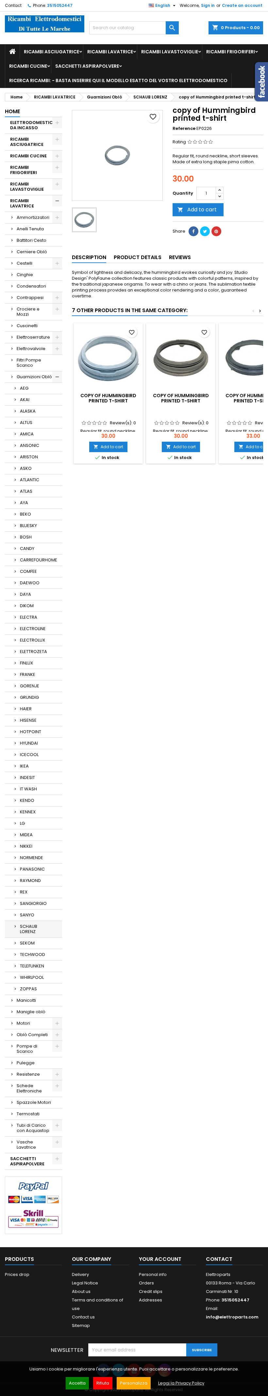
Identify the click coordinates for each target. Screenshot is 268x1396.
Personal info (153, 1274)
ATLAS (26, 491)
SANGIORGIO (33, 903)
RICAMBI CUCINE (28, 66)
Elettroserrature (33, 337)
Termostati (28, 1114)
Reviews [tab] (180, 257)
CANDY (27, 548)
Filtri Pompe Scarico (29, 362)
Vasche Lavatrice (26, 1144)
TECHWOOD (32, 954)
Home (12, 111)
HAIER (26, 709)
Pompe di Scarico (27, 1048)
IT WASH (28, 789)
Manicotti (26, 1000)
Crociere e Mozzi (28, 311)
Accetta (77, 1383)
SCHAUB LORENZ (28, 929)
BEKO (25, 514)
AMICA (27, 434)
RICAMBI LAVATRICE (110, 51)
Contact (13, 5)
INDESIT (27, 777)
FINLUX (26, 663)
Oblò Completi (32, 1035)
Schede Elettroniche (29, 1088)
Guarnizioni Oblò (34, 377)
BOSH (26, 537)
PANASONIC (32, 869)
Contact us (83, 1317)
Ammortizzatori (33, 217)
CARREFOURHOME (38, 560)
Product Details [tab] (137, 257)
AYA (24, 503)
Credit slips (150, 1291)
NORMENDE (31, 858)
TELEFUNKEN (32, 966)
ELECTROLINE (33, 629)
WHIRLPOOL (32, 977)
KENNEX (28, 812)
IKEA (24, 766)
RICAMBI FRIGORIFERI (230, 51)
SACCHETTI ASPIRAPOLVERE (87, 66)
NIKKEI (26, 846)
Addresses (150, 1300)
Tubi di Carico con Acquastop (33, 1128)
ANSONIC (29, 445)
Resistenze (28, 1074)
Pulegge (26, 1063)
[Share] (193, 231)
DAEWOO (30, 583)
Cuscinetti (27, 326)
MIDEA (26, 835)
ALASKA (28, 411)
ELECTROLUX (32, 640)
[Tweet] (205, 231)
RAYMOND (30, 880)
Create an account (242, 5)
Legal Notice (85, 1283)
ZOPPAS (28, 989)
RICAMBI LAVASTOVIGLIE (169, 51)
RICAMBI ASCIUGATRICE (51, 51)
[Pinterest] (216, 231)
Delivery (80, 1274)
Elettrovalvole (31, 348)
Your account (160, 1259)
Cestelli (24, 263)
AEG (24, 388)
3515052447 (60, 5)
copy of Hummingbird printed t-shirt (108, 398)
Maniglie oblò (31, 1012)
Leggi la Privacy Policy (181, 1383)
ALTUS (26, 422)
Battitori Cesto (31, 240)
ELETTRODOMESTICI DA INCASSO (32, 125)
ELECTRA (28, 617)
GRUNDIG (29, 697)
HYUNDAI (29, 743)
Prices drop (17, 1274)
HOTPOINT (30, 732)
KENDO (27, 800)
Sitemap (81, 1325)
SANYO (27, 915)
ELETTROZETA (33, 651)
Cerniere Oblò (32, 252)
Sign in (208, 5)
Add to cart (197, 209)
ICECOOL (29, 754)
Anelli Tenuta (30, 229)
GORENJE (29, 686)
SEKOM (27, 943)
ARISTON (29, 457)
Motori (23, 1023)
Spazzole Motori (34, 1102)
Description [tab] (89, 257)
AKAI (24, 400)
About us (81, 1291)
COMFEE (28, 571)
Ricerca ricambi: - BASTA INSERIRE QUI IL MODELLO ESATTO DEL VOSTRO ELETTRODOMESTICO (118, 80)
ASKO (26, 468)
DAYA (25, 594)
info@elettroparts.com (232, 1317)
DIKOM (27, 606)
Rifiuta (102, 1383)
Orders (146, 1283)
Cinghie (25, 275)
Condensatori (31, 286)
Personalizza (133, 1383)
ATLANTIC (29, 480)
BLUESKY (28, 525)
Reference (184, 129)
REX (23, 892)
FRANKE (27, 674)
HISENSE (28, 720)
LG (22, 823)
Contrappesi (30, 297)
